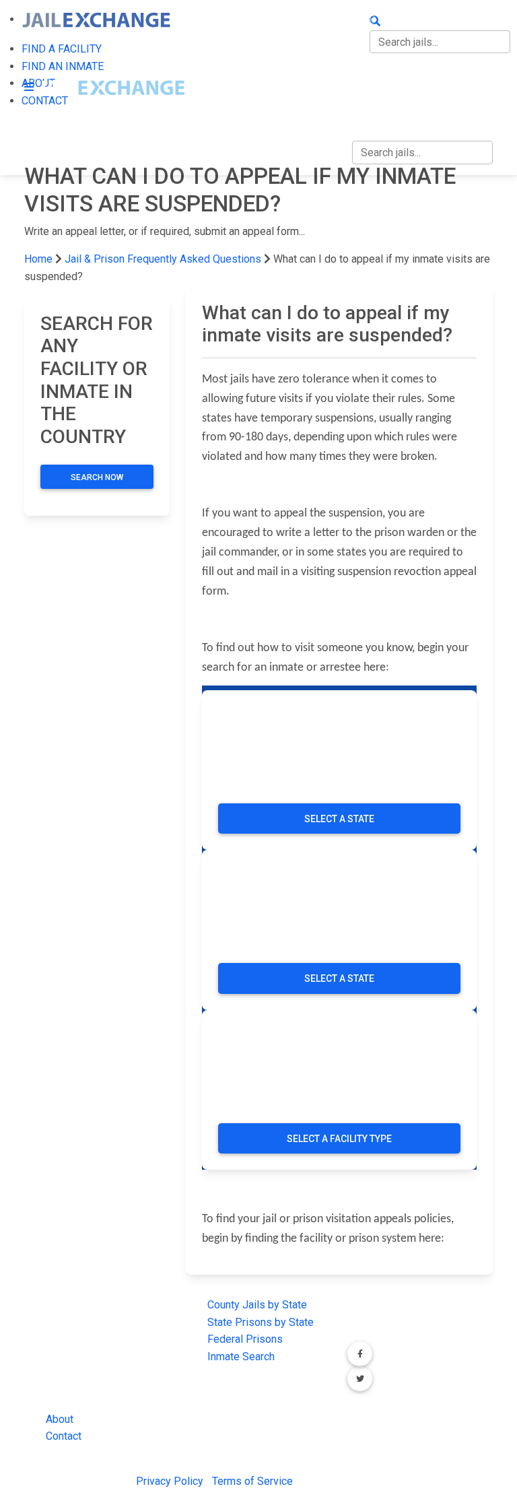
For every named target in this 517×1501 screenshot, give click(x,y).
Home (38, 259)
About (59, 1419)
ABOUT (369, 75)
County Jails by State (257, 1304)
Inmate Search (241, 1356)
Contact (63, 1436)
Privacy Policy (169, 1481)
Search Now (97, 477)
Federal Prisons (245, 1339)
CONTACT (375, 104)
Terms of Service (252, 1481)
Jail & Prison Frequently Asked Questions (163, 259)
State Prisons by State (260, 1322)
